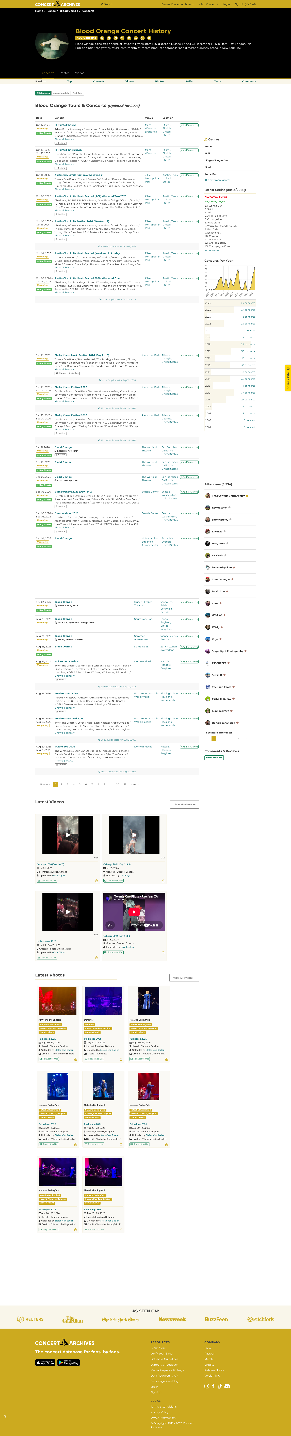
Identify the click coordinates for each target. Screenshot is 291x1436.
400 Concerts (86, 37)
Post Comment (214, 757)
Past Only (77, 93)
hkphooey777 (220, 710)
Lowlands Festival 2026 (69, 718)
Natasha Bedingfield (141, 1024)
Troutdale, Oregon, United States (170, 542)
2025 (208, 309)
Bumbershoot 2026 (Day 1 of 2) (73, 491)
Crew (207, 1348)
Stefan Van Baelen (64, 1049)
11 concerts (248, 385)
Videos (79, 73)
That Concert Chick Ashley (228, 495)
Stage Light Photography (227, 651)
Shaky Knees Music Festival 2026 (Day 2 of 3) (82, 355)
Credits (209, 1364)
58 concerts (248, 344)
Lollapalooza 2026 (46, 941)
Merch (208, 1359)
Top (69, 81)
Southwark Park (143, 619)
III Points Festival (65, 124)
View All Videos (183, 804)
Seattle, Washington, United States (170, 495)
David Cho (218, 591)
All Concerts (43, 93)
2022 (208, 323)
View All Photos (183, 977)
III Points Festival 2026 (68, 149)
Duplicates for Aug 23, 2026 (119, 686)
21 (125, 784)
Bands (51, 10)
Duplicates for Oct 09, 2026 (118, 246)
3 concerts (249, 316)
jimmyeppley (220, 519)
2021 (207, 330)
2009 (208, 413)
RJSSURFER (219, 663)
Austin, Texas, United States (170, 178)
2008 (208, 420)
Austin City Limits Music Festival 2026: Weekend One (87, 278)
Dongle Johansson (224, 722)
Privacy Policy (160, 1412)
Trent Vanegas (221, 579)
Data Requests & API (164, 1375)
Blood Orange (69, 10)
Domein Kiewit (143, 661)
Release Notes (214, 1370)
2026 (208, 302)
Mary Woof (218, 543)
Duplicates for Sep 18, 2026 (118, 440)
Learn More (158, 1348)
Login (226, 4)
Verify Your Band (162, 1353)
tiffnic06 (217, 615)
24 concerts (248, 323)
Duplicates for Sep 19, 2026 (118, 408)
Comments (249, 81)
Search (108, 4)
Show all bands (64, 139)
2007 (208, 427)
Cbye (215, 639)
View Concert (211, 250)
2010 (208, 406)
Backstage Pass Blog (165, 1381)
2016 (208, 365)
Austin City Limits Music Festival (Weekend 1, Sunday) (88, 253)
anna (215, 603)
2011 (207, 399)
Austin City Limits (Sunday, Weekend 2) (79, 174)
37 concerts (248, 309)
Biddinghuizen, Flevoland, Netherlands (169, 697)
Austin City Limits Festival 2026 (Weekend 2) (82, 221)
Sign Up (156, 1392)
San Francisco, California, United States (170, 450)
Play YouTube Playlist (215, 197)
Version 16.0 (212, 1375)
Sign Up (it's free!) (245, 4)
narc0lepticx (127, 946)
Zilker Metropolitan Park (152, 178)
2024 (208, 316)
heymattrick (219, 507)
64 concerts (248, 302)
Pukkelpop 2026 (65, 746)
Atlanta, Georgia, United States (170, 358)
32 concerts (248, 365)
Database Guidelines (164, 1359)
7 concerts (249, 337)
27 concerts (248, 399)
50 (238, 738)
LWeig (216, 627)
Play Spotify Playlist (214, 201)
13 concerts (248, 358)
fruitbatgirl (59, 875)
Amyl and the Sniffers (50, 1024)
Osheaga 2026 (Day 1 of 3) (50, 864)
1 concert (249, 330)
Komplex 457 (142, 646)
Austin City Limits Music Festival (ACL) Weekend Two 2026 (90, 196)
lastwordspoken (222, 567)
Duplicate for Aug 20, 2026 (118, 771)
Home (39, 10)
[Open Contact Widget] (5, 1416)
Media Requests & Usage (167, 1370)
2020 (208, 337)
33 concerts (248, 351)
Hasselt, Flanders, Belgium (165, 665)
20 (117, 784)
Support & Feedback (164, 1364)
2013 (207, 385)
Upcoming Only (61, 93)
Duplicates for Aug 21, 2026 (118, 740)
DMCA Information (163, 1417)
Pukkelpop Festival (66, 661)
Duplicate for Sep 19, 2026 (118, 380)
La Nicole (217, 555)
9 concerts (249, 406)
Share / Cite (288, 380)
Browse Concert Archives (176, 4)
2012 (207, 392)
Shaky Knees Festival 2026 (71, 387)
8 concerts (249, 371)
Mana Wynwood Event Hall (151, 128)
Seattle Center (150, 491)
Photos (64, 73)
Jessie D (217, 675)
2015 (207, 371)
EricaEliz (217, 531)
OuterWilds (59, 952)
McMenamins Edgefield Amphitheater (150, 542)
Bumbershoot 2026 (66, 513)
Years (217, 81)
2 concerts (249, 413)
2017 (207, 358)
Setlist (189, 81)
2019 (208, 344)
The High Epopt (221, 687)
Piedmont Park (151, 355)
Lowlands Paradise (66, 693)
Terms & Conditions (164, 1406)
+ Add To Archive (189, 125)
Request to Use (48, 880)
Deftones (89, 1024)
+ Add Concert (207, 4)
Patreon (209, 1353)
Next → (135, 784)
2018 (208, 351)
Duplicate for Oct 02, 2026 (118, 299)
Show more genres (218, 180)
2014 (208, 378)
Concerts (88, 10)
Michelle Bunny (221, 698)
